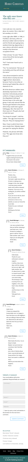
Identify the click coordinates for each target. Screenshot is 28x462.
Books (9, 451)
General (22, 21)
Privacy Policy (20, 451)
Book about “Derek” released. (11, 433)
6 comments (6, 23)
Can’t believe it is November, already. (13, 444)
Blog (14, 451)
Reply (22, 165)
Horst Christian (7, 21)
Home (4, 451)
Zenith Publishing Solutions (15, 460)
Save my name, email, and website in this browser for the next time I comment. (14, 412)
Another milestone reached (10, 436)
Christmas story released (10, 438)
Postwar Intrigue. (7, 441)
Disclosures (13, 453)
